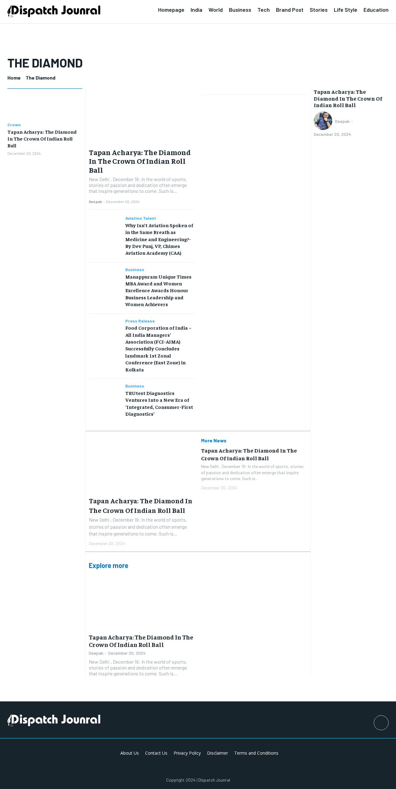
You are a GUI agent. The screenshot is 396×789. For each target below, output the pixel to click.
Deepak (95, 201)
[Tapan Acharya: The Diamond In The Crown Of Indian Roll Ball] (44, 106)
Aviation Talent (140, 218)
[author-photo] (324, 121)
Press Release (140, 321)
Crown (14, 124)
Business (134, 269)
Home (14, 77)
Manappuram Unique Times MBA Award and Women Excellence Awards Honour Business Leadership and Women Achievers (158, 290)
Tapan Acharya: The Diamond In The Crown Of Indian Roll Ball (42, 138)
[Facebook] (381, 722)
